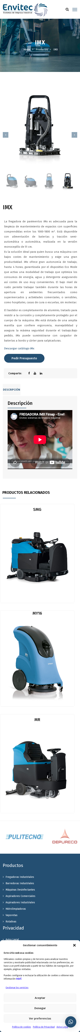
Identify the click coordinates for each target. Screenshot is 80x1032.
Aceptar (40, 998)
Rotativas (11, 921)
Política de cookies (21, 1027)
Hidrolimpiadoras (16, 908)
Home (26, 49)
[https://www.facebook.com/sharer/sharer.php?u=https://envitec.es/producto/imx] (31, 373)
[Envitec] (25, 9)
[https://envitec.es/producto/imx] (37, 373)
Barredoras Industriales (20, 883)
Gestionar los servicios (17, 987)
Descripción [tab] (11, 389)
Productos (42, 49)
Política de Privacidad (44, 1027)
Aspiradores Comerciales (20, 896)
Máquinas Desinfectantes (20, 889)
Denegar (40, 1008)
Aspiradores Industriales (20, 902)
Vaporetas (11, 915)
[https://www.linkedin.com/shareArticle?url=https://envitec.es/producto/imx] (43, 373)
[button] (74, 945)
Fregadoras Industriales (20, 877)
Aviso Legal (62, 1027)
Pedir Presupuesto (24, 358)
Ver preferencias (40, 1018)
